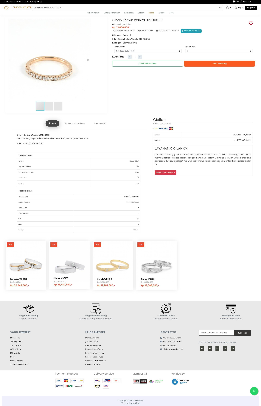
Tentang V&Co (16, 341)
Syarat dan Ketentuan (19, 364)
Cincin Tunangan (112, 12)
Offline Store (15, 349)
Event (12, 357)
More (171, 12)
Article (161, 12)
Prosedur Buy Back (93, 364)
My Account (15, 338)
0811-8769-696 (169, 345)
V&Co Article (15, 345)
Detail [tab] (53, 123)
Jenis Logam (119, 47)
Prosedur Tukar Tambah (95, 361)
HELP (237, 1)
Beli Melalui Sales (148, 63)
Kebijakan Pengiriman (94, 353)
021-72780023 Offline (171, 341)
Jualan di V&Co (91, 341)
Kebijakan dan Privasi (94, 357)
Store (151, 12)
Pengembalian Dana (94, 349)
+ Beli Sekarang (219, 63)
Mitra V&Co (15, 353)
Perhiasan (129, 12)
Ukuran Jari (190, 47)
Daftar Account (92, 338)
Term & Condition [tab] (76, 123)
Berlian (141, 12)
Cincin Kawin (93, 12)
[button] (88, 60)
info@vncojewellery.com (173, 349)
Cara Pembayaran (93, 345)
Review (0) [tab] (101, 123)
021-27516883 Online (171, 338)
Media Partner (16, 361)
